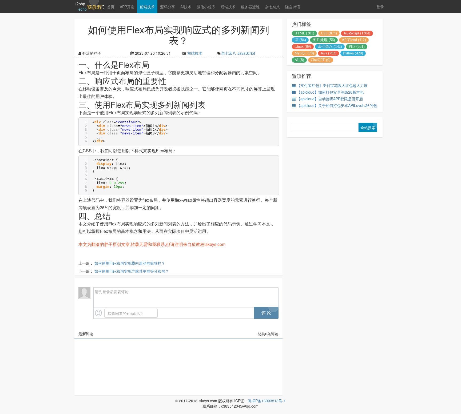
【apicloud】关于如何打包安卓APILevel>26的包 (337, 105)
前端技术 (147, 6)
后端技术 (228, 6)
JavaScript (246, 53)
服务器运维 (250, 6)
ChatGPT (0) (321, 60)
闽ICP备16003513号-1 (267, 400)
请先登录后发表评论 (112, 291)
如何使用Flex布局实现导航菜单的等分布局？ (131, 271)
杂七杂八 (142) (330, 47)
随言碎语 (292, 6)
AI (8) (299, 60)
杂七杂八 (272, 6)
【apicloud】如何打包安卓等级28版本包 (330, 92)
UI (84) (300, 40)
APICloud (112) (354, 40)
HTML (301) (304, 33)
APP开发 (127, 6)
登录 (380, 6)
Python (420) (353, 53)
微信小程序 (206, 6)
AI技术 (185, 6)
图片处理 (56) (324, 40)
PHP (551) (357, 47)
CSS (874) (329, 33)
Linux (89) (303, 47)
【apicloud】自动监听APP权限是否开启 (330, 98)
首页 (110, 6)
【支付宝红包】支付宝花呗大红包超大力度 (332, 85)
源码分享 (167, 6)
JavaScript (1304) (357, 33)
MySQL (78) (304, 53)
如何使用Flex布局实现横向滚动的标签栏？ (129, 263)
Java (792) (328, 53)
